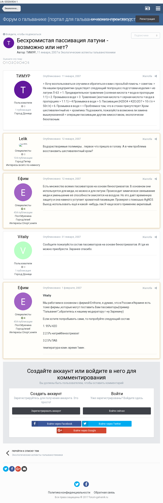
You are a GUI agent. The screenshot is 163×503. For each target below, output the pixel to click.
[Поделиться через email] (24, 469)
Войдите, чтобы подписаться (23, 34)
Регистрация (147, 18)
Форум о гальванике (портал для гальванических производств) (71, 19)
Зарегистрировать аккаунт (46, 411)
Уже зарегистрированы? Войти (110, 19)
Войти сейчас (117, 411)
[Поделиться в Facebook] (12, 469)
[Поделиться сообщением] (156, 76)
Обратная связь (104, 492)
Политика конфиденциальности (69, 492)
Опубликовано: (62, 76)
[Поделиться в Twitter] (6, 469)
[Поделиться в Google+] (18, 469)
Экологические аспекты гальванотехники (88, 52)
